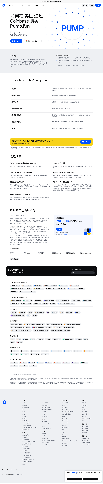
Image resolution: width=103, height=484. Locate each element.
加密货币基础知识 (26, 444)
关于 (23, 403)
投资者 (24, 416)
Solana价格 (85, 430)
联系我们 (84, 405)
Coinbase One (46, 407)
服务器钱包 (65, 407)
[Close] (99, 472)
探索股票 (24, 437)
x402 (63, 416)
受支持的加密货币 (86, 418)
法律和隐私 (25, 420)
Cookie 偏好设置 (26, 425)
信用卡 (44, 411)
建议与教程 (25, 446)
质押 (43, 436)
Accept (90, 479)
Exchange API (66, 438)
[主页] (3, 5)
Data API (64, 425)
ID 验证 (84, 409)
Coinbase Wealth (47, 409)
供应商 (24, 418)
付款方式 (84, 414)
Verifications (66, 427)
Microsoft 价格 (86, 442)
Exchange (45, 438)
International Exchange (48, 440)
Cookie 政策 (25, 423)
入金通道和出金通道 (67, 414)
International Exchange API (69, 441)
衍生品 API (65, 445)
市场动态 (24, 450)
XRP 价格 (84, 432)
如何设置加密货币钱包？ (28, 459)
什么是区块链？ (26, 457)
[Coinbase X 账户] (2, 469)
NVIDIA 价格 (85, 438)
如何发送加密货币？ (27, 462)
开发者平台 (65, 403)
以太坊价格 (85, 428)
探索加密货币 (25, 435)
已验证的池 (45, 445)
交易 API (64, 418)
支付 (43, 426)
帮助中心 (84, 403)
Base (63, 405)
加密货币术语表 (26, 448)
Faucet (64, 436)
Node (63, 429)
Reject (74, 479)
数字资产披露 (25, 429)
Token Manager (46, 428)
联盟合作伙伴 (25, 407)
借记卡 (44, 414)
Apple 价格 (85, 440)
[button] (17, 5)
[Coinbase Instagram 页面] (11, 469)
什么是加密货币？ (26, 455)
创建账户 (84, 407)
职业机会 (24, 405)
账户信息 (84, 411)
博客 (23, 409)
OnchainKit (65, 423)
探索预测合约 (45, 416)
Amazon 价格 (85, 445)
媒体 (23, 411)
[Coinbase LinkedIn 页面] (7, 469)
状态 (83, 420)
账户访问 (84, 416)
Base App (45, 405)
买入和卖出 (45, 403)
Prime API (65, 443)
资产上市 (44, 421)
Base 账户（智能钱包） (68, 411)
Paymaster (65, 420)
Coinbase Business (47, 424)
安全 (23, 414)
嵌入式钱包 (65, 409)
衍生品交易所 (45, 442)
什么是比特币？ (26, 453)
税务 (23, 464)
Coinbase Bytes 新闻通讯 (29, 441)
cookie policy (74, 472)
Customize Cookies (93, 474)
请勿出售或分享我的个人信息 (29, 427)
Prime (44, 433)
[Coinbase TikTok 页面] (16, 469)
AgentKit (64, 432)
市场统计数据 (25, 439)
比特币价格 (85, 426)
